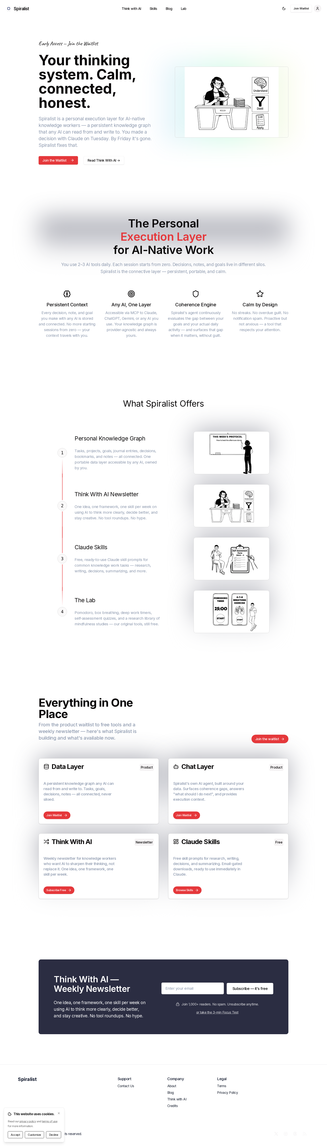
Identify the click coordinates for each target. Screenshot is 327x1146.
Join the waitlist (267, 739)
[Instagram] (285, 1133)
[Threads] (295, 1133)
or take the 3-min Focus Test (217, 1012)
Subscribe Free (56, 890)
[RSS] (304, 1133)
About (171, 1086)
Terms (221, 1086)
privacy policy (27, 1121)
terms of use (49, 1121)
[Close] (59, 1113)
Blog (169, 9)
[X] (276, 1133)
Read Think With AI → (104, 160)
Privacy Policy (227, 1093)
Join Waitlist (301, 8)
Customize (34, 1135)
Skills (153, 9)
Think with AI (131, 9)
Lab (183, 9)
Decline (53, 1135)
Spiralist (27, 1079)
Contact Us (126, 1086)
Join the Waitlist (54, 160)
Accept (15, 1135)
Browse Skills (184, 890)
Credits (172, 1106)
